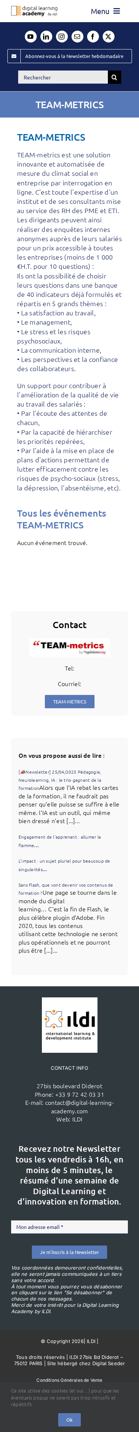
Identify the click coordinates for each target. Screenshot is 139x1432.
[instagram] (62, 36)
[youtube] (31, 36)
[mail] (77, 36)
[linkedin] (46, 36)
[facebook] (93, 36)
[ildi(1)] (69, 1000)
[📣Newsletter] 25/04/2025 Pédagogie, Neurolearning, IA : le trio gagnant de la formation (60, 780)
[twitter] (109, 36)
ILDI (77, 1119)
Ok (69, 1419)
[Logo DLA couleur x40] (34, 9)
